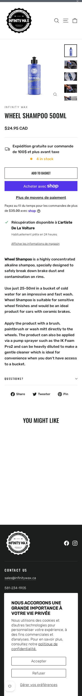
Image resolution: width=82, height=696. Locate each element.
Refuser (38, 673)
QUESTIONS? (14, 379)
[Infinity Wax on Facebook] (66, 543)
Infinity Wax (16, 107)
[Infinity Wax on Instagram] (74, 543)
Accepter (38, 661)
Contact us (16, 569)
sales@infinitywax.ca (20, 578)
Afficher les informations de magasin (35, 243)
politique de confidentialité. (34, 646)
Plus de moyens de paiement (41, 197)
